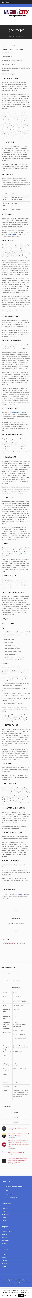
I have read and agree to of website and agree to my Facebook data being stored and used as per (15, 896)
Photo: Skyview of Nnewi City (16, 1153)
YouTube (4, 1261)
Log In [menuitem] (2, 2)
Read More (27, 1296)
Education (4, 1238)
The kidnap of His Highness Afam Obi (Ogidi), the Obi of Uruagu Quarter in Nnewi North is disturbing (17, 1160)
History (14, 36)
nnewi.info (7, 1190)
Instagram (4, 1264)
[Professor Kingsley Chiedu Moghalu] (4, 1129)
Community (5, 1209)
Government (5, 1214)
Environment (5, 1240)
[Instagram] (16, 1277)
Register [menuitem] (8, 2)
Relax (3, 1212)
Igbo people (22, 49)
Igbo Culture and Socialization (16, 924)
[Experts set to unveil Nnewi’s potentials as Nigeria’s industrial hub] (4, 1135)
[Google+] (14, 1277)
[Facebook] (11, 1277)
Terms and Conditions (19, 894)
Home (10, 36)
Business (4, 1220)
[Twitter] (18, 1277)
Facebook (4, 1255)
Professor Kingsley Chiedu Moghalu (17, 1128)
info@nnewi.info (9, 1194)
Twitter (4, 1258)
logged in (11, 943)
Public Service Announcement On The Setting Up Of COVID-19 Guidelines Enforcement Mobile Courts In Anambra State (18, 1144)
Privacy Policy (5, 898)
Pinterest (4, 1266)
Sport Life (4, 1235)
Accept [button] (21, 1295)
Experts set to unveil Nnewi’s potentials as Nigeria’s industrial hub (18, 1135)
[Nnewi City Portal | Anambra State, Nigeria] (16, 12)
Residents (4, 1217)
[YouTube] (20, 1277)
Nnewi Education (16, 918)
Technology (5, 1243)
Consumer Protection (7, 1232)
